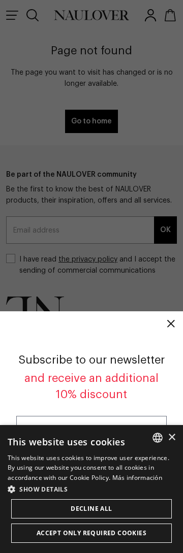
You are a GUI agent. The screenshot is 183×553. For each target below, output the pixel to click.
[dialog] (91, 489)
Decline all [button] (91, 508)
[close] (171, 323)
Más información (137, 477)
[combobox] (157, 438)
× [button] (171, 437)
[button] (91, 489)
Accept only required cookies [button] (91, 533)
